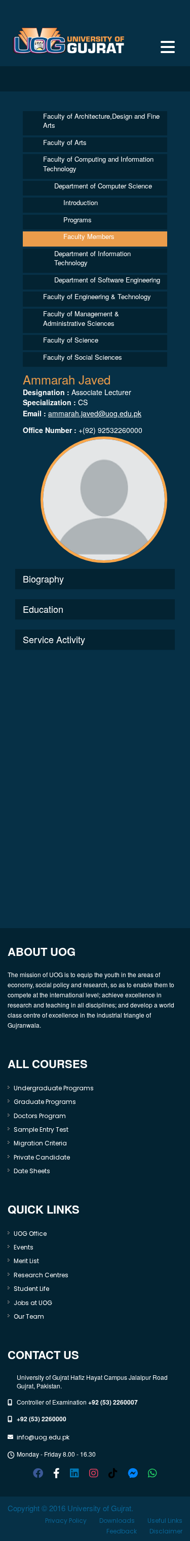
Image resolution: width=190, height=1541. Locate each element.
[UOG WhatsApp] (152, 1473)
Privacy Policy (66, 1520)
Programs (77, 219)
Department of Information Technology (92, 258)
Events (23, 1247)
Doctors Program (40, 1116)
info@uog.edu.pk (43, 1437)
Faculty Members (89, 236)
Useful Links (164, 1520)
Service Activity (54, 639)
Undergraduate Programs (54, 1088)
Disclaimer (165, 1531)
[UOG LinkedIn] (74, 1473)
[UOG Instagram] (93, 1473)
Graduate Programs (45, 1101)
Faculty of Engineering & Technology (97, 296)
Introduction (80, 202)
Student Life (31, 1288)
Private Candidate (42, 1157)
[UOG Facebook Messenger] (133, 1473)
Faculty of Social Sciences (82, 357)
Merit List (26, 1261)
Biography (43, 578)
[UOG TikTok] (113, 1473)
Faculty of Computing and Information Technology (98, 163)
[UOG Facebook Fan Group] (56, 1473)
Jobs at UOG (33, 1302)
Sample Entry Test (41, 1129)
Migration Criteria (40, 1143)
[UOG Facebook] (38, 1473)
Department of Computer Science (103, 185)
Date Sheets (32, 1171)
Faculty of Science (70, 340)
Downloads (117, 1520)
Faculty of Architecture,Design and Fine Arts (101, 120)
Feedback (121, 1531)
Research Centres (41, 1275)
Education (43, 608)
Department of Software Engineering (107, 279)
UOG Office (30, 1233)
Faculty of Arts (65, 142)
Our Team (29, 1316)
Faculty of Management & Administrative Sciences (81, 318)
